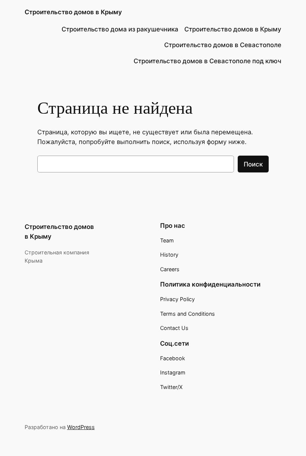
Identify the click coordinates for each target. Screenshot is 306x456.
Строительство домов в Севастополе (222, 45)
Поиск (253, 164)
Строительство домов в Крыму (73, 12)
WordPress (81, 427)
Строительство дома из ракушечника (120, 29)
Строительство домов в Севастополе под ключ (207, 61)
